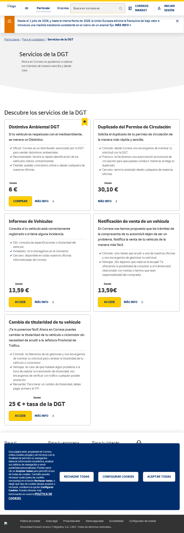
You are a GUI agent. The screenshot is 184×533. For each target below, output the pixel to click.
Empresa (63, 8)
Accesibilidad (116, 521)
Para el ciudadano (33, 39)
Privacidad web (71, 521)
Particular (43, 8)
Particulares (11, 39)
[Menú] (24, 8)
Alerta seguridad (95, 521)
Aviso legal (52, 521)
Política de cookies (30, 521)
